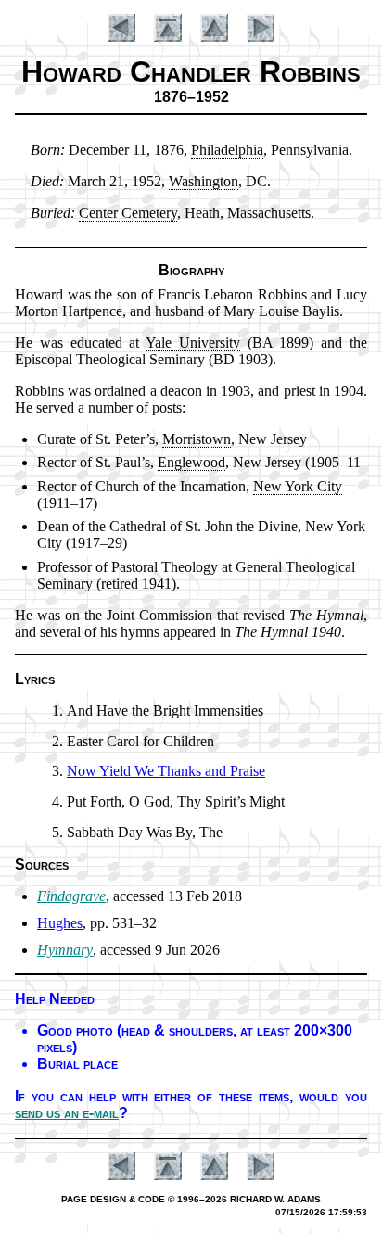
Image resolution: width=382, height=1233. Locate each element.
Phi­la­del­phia (227, 150)
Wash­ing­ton (203, 181)
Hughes (60, 923)
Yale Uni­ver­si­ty (193, 342)
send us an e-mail (67, 1113)
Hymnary (65, 950)
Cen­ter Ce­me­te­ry (128, 213)
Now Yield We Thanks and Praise (166, 771)
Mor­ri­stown (196, 439)
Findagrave (71, 896)
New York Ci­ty (297, 486)
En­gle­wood (191, 462)
